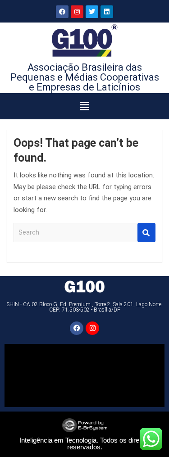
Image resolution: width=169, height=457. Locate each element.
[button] (84, 106)
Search (146, 232)
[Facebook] (62, 11)
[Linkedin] (106, 11)
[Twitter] (92, 11)
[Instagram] (77, 11)
